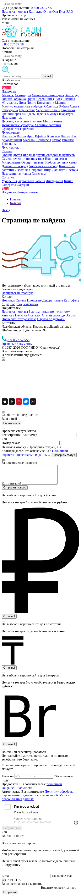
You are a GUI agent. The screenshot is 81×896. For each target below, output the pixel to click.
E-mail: (6, 876)
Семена (21, 300)
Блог (62, 11)
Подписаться (11, 423)
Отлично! (9, 616)
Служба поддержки (51, 319)
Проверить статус (64, 455)
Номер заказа (11, 443)
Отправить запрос (14, 487)
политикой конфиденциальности (32, 786)
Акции (71, 315)
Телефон (8, 776)
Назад (6, 210)
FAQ (69, 11)
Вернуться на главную (17, 293)
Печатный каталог (28, 315)
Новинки (8, 300)
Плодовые (34, 300)
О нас (47, 11)
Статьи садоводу (54, 315)
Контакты (36, 11)
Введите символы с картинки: (23, 883)
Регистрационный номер (19, 435)
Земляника (30, 304)
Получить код (12, 828)
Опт (55, 11)
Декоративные (52, 300)
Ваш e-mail (9, 418)
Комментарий (11, 483)
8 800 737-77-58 (42, 8)
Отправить (10, 892)
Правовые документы (17, 343)
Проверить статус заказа (19, 319)
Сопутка (16, 304)
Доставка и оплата (15, 11)
